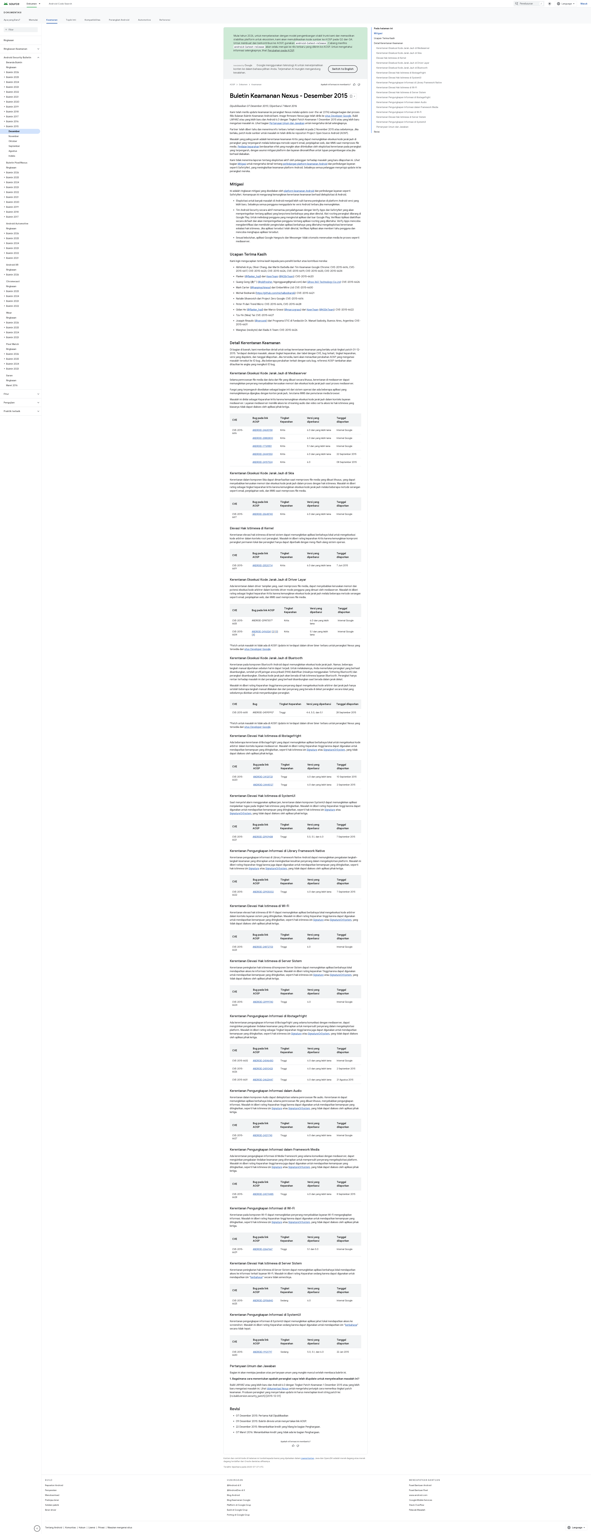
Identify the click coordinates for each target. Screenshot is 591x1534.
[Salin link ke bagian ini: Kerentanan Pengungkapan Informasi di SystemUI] (304, 1315)
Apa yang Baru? (12, 19)
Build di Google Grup (237, 1509)
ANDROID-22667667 (263, 1249)
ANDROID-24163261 (261, 631)
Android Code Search (60, 3)
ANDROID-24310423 (263, 1068)
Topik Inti (71, 19)
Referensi (164, 19)
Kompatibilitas (93, 19)
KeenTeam (272, 276)
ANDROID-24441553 (263, 454)
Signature (312, 749)
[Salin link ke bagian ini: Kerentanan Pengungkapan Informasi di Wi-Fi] (298, 1208)
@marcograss (293, 309)
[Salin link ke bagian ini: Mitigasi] (247, 184)
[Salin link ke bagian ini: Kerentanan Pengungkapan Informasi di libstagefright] (310, 1016)
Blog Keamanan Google (238, 1500)
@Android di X (234, 1485)
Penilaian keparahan (248, 146)
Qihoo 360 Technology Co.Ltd (324, 282)
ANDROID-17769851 (262, 446)
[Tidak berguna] (359, 84)
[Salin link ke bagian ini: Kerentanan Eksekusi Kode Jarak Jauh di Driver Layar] (309, 580)
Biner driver (50, 1509)
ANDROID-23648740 (263, 514)
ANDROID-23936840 (263, 1300)
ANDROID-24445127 (263, 784)
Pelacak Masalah (417, 1509)
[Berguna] (354, 84)
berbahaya (256, 1277)
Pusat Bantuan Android (420, 1485)
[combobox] (529, 3)
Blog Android (233, 1495)
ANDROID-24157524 (263, 462)
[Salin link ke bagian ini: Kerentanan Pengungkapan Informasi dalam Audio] (305, 1091)
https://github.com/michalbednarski (275, 293)
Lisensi (91, 1527)
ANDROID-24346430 (263, 1060)
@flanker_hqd (252, 276)
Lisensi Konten (307, 1458)
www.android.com (418, 1495)
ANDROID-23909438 (263, 836)
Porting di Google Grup (238, 1514)
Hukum (82, 1527)
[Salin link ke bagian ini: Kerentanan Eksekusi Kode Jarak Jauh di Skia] (297, 473)
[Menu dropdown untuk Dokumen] (41, 3)
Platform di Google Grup (239, 1505)
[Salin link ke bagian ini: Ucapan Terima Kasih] (270, 255)
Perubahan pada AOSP (281, 50)
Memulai (33, 19)
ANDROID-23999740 (263, 1002)
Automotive (144, 19)
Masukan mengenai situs (120, 1527)
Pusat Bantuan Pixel (418, 1490)
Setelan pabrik (52, 1505)
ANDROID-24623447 (263, 1079)
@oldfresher (265, 282)
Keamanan (51, 19)
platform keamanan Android (299, 191)
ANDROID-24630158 (263, 430)
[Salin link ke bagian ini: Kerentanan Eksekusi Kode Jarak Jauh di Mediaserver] (310, 373)
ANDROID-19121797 (262, 1352)
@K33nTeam (286, 276)
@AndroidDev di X (236, 1490)
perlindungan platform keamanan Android (305, 163)
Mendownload (52, 1495)
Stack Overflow (416, 1505)
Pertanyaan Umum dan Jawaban (286, 123)
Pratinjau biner (52, 1500)
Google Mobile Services (420, 1500)
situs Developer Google (338, 115)
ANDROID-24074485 (263, 1194)
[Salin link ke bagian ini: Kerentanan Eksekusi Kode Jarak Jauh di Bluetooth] (306, 658)
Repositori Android (54, 1485)
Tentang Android (53, 1527)
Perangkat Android (119, 19)
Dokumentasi (13, 12)
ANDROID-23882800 (263, 438)
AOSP (232, 84)
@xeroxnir (261, 320)
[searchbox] (21, 29)
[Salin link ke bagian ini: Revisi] (243, 1409)
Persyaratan (51, 1490)
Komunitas (70, 1527)
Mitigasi (242, 163)
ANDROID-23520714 (263, 565)
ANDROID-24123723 (263, 776)
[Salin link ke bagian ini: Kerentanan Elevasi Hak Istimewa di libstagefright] (304, 736)
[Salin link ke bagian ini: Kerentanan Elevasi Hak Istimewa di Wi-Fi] (292, 906)
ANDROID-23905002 (263, 891)
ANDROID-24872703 (263, 946)
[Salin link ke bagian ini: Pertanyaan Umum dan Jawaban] (279, 1366)
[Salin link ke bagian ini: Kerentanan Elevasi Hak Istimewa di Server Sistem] (305, 961)
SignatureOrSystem (334, 749)
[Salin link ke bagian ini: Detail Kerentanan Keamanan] (283, 343)
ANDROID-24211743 (262, 1135)
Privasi (101, 1527)
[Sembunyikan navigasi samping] (37, 1528)
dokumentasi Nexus (277, 1388)
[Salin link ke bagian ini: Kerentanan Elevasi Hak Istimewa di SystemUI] (298, 796)
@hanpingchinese (260, 287)
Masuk (584, 3)
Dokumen (32, 3)
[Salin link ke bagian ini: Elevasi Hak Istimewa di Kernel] (276, 528)
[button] (18, 48)
